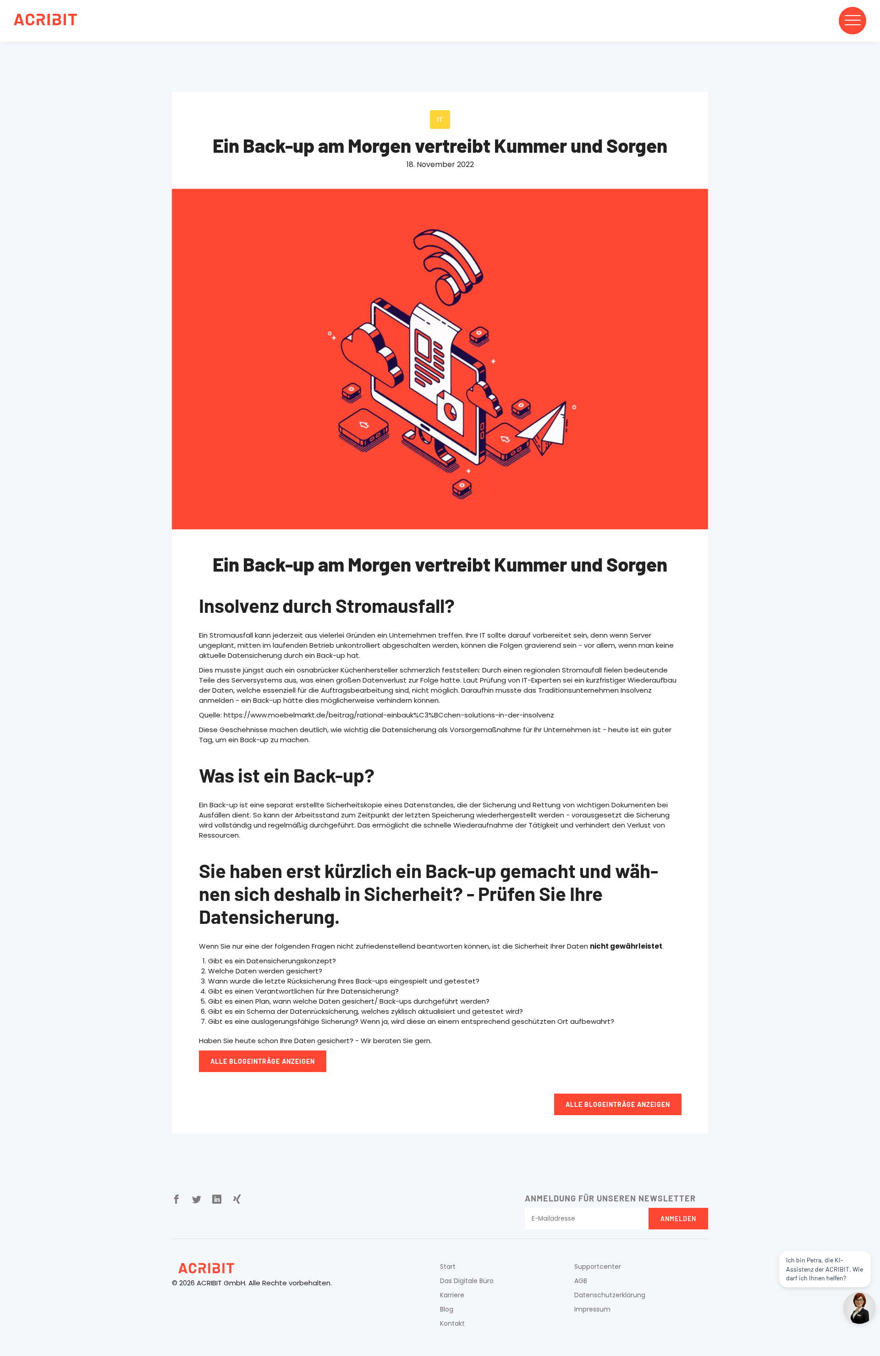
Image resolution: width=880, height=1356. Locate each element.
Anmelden (678, 1219)
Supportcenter (597, 1266)
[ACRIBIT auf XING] (237, 1200)
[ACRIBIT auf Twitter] (196, 1200)
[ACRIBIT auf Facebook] (176, 1200)
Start (448, 1266)
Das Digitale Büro (467, 1280)
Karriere (452, 1295)
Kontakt (452, 1323)
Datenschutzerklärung (609, 1295)
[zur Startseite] (45, 21)
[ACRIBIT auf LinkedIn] (216, 1200)
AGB (580, 1280)
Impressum (592, 1309)
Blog (446, 1309)
